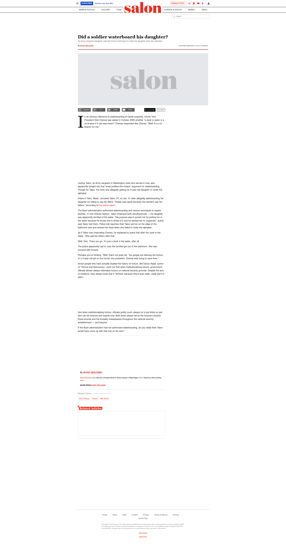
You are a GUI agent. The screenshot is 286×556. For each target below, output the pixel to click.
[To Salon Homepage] (143, 7)
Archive (176, 515)
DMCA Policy (143, 537)
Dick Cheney (84, 399)
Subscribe (86, 3)
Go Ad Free (143, 518)
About (115, 515)
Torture (94, 399)
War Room (104, 399)
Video (204, 10)
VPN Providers (143, 533)
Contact (134, 515)
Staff (124, 515)
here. (82, 380)
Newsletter (177, 3)
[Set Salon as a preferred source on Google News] (150, 110)
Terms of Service (160, 515)
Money (191, 10)
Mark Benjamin (86, 46)
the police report (107, 205)
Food (119, 10)
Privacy (146, 515)
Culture (105, 10)
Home (104, 515)
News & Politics (87, 10)
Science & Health (173, 10)
